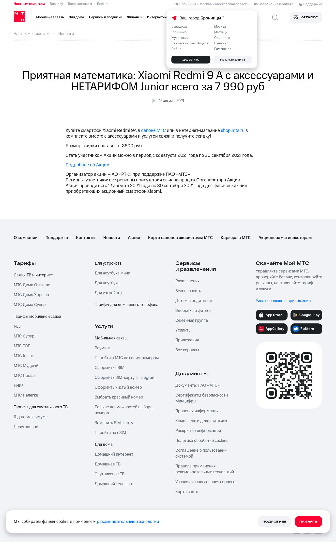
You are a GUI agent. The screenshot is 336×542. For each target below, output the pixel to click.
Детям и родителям (193, 301)
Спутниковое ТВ (109, 474)
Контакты (85, 238)
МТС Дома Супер (30, 305)
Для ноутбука (107, 283)
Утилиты (183, 330)
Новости (111, 238)
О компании (26, 238)
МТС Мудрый (26, 366)
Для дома (104, 444)
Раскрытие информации (198, 431)
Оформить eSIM (109, 368)
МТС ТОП (22, 346)
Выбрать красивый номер (119, 397)
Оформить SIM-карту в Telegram (125, 378)
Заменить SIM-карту (114, 423)
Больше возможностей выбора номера (124, 410)
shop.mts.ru (232, 130)
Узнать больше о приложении (283, 301)
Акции (134, 238)
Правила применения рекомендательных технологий (204, 469)
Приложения (187, 340)
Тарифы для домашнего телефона (126, 305)
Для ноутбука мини (112, 273)
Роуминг (102, 348)
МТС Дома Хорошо (31, 295)
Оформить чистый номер (118, 387)
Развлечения (187, 281)
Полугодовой (26, 427)
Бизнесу (56, 3)
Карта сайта (186, 492)
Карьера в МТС (236, 238)
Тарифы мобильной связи (37, 316)
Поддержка (57, 238)
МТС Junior (23, 356)
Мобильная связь (110, 338)
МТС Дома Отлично (32, 285)
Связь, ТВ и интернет (33, 275)
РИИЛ (19, 385)
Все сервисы (187, 350)
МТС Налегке (26, 395)
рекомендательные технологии (128, 522)
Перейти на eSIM (110, 433)
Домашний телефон (113, 484)
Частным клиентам (29, 3)
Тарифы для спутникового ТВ (41, 407)
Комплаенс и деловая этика (201, 421)
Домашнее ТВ (108, 464)
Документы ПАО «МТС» (197, 385)
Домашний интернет (114, 454)
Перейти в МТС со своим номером (127, 358)
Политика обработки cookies (201, 441)
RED (17, 326)
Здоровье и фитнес (193, 311)
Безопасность (188, 291)
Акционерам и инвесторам (285, 238)
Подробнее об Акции (87, 165)
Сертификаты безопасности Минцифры (201, 398)
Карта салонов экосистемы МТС (180, 238)
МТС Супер (24, 336)
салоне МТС (153, 130)
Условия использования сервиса (205, 482)
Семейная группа (191, 320)
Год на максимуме (31, 417)
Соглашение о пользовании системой (201, 453)
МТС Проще (25, 376)
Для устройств (108, 263)
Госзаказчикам (80, 3)
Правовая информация (196, 411)
